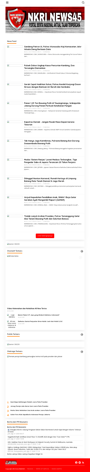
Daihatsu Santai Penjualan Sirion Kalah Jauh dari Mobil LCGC (40, 321)
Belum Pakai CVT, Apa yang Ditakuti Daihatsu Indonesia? (38, 315)
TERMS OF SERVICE (42, 469)
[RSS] (83, 462)
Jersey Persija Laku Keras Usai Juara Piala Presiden (29, 406)
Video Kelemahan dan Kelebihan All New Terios (27, 308)
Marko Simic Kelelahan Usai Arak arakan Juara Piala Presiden (32, 410)
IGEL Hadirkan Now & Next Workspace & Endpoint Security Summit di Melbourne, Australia (40, 442)
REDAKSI (30, 469)
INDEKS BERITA (57, 469)
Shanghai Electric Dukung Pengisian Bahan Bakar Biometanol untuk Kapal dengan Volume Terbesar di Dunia (44, 431)
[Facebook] (76, 462)
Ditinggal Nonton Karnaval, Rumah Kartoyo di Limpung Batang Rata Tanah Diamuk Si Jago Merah (50, 179)
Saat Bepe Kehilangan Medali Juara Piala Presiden (29, 402)
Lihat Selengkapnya (45, 236)
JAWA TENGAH (32, 52)
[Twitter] (79, 462)
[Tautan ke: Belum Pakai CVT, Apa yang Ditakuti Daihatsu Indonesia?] (11, 316)
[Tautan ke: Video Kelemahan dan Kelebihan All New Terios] (45, 280)
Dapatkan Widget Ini (35, 454)
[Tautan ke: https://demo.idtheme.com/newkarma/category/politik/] (82, 334)
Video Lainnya (23, 454)
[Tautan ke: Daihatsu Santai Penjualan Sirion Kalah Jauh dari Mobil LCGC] (11, 324)
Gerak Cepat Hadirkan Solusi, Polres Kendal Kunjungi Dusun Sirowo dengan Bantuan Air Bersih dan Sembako (52, 85)
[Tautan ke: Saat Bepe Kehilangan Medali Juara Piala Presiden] (45, 377)
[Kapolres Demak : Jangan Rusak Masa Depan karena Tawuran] (31, 132)
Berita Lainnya (12, 454)
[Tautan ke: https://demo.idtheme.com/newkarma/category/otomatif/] (82, 251)
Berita (26, 52)
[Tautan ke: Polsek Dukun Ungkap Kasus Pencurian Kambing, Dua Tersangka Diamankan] (14, 72)
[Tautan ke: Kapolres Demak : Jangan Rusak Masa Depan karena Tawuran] (14, 128)
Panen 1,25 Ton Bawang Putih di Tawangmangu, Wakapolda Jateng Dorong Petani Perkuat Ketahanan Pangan (52, 104)
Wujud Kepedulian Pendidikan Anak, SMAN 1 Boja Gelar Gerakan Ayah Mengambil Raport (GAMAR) (50, 198)
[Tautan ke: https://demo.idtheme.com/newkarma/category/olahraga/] (82, 351)
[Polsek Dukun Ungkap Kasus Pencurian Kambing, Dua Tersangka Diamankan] (30, 75)
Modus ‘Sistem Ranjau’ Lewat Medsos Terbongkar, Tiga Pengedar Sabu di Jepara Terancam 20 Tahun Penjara (50, 160)
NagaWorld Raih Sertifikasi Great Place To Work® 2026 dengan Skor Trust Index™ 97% (38, 437)
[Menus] (7, 2)
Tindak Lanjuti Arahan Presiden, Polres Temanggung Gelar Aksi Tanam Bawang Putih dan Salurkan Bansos (52, 217)
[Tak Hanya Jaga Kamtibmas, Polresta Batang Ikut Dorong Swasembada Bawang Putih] (27, 150)
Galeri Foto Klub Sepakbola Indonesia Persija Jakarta (30, 414)
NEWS (39, 52)
